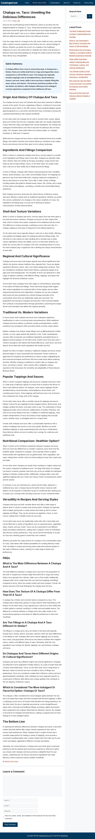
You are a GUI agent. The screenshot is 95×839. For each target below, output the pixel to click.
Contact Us (76, 3)
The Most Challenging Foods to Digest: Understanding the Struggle (80, 34)
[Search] (89, 16)
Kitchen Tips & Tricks (39, 3)
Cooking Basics (55, 3)
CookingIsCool (9, 2)
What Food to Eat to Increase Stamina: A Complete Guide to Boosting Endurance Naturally (80, 53)
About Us (66, 3)
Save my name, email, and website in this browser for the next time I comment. (30, 817)
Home (27, 3)
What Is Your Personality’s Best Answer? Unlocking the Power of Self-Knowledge (79, 43)
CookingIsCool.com (45, 836)
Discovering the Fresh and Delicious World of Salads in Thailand (79, 96)
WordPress (64, 836)
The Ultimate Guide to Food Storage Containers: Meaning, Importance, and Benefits (80, 74)
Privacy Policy (88, 3)
